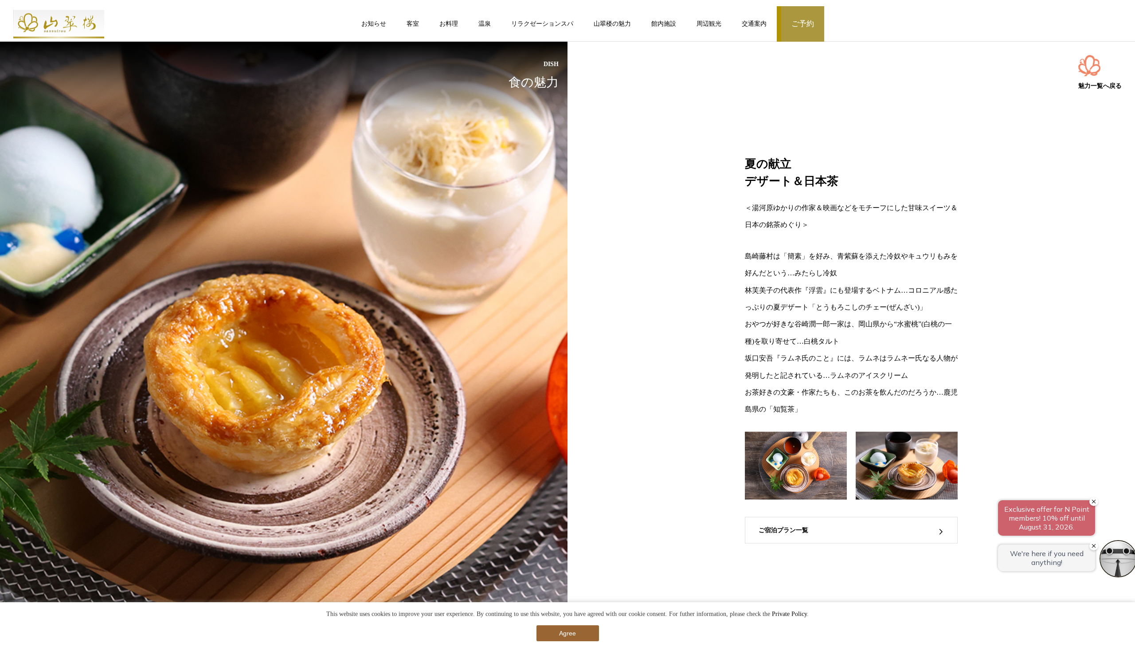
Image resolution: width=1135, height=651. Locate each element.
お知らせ (373, 23)
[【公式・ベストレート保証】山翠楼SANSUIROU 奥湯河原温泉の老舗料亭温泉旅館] (58, 23)
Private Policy (789, 614)
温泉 (484, 23)
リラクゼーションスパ (542, 23)
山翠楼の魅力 (612, 23)
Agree (567, 633)
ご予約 (802, 24)
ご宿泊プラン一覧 (783, 530)
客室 (413, 23)
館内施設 (663, 23)
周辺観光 (709, 23)
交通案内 (754, 23)
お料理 (448, 23)
